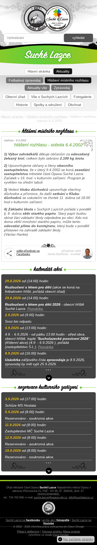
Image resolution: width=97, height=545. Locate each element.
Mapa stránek (71, 531)
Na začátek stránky (78, 539)
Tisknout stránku (52, 531)
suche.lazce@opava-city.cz (50, 497)
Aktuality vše (37, 88)
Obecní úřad (15, 97)
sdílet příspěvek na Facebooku (28, 252)
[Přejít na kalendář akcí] (49, 378)
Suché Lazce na (23, 520)
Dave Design (61, 534)
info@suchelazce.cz (81, 497)
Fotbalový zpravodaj (25, 80)
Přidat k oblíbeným (28, 531)
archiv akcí (55, 520)
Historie (22, 105)
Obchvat (74, 105)
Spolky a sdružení (48, 105)
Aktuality (62, 71)
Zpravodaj (62, 88)
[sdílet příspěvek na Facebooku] (9, 258)
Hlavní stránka (39, 71)
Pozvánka (35, 309)
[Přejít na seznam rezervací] (49, 471)
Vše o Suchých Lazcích (49, 97)
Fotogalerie (83, 97)
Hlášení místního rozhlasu (68, 80)
